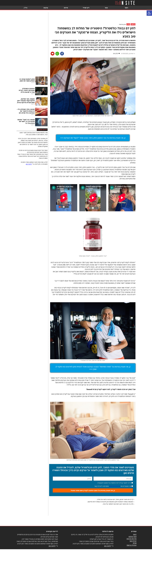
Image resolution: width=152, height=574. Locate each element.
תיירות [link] (66, 8)
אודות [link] (134, 543)
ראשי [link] (126, 8)
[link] (149, 13)
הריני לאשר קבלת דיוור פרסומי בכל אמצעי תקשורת (114, 483)
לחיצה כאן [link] (29, 164)
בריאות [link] (133, 24)
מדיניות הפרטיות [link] (114, 486)
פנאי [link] (106, 8)
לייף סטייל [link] (86, 8)
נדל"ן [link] (25, 8)
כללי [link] (128, 24)
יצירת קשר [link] (132, 541)
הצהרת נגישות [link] (131, 545)
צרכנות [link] (46, 8)
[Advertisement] (92, 17)
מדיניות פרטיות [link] (131, 539)
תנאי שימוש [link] (132, 536)
